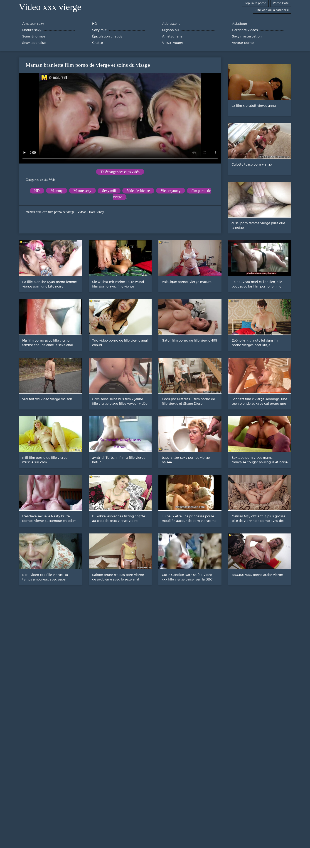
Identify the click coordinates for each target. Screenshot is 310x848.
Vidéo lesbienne (138, 191)
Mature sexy (82, 191)
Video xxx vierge (50, 7)
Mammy (57, 191)
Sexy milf (109, 191)
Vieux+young (170, 191)
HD (37, 191)
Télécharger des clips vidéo (120, 172)
